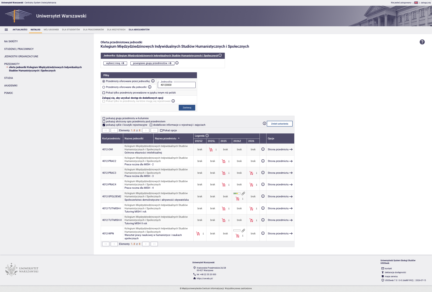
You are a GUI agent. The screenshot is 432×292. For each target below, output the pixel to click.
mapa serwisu (391, 276)
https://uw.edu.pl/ (205, 278)
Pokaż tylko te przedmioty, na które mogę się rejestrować (138, 101)
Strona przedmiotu (278, 149)
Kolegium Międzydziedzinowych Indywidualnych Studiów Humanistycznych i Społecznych (167, 55)
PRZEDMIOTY (12, 64)
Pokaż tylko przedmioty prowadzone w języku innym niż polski (141, 92)
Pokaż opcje (170, 130)
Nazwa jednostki (134, 138)
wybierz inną (113, 63)
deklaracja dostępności (395, 272)
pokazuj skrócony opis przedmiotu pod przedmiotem (135, 121)
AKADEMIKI (10, 85)
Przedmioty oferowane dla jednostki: (126, 87)
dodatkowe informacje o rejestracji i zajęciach (179, 124)
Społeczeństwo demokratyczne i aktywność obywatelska (157, 199)
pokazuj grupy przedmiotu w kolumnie (127, 118)
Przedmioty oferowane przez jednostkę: (128, 81)
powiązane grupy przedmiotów (150, 63)
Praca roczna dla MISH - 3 (139, 176)
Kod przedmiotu (111, 138)
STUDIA (8, 78)
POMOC (8, 93)
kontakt (388, 268)
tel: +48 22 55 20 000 (206, 274)
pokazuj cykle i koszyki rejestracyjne (126, 124)
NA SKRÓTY (11, 41)
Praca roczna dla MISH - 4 (139, 187)
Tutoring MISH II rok (136, 223)
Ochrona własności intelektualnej (143, 152)
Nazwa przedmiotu (166, 138)
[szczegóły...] (216, 149)
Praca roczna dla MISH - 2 (139, 164)
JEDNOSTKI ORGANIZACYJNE (21, 56)
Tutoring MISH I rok (135, 211)
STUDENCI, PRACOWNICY (19, 49)
